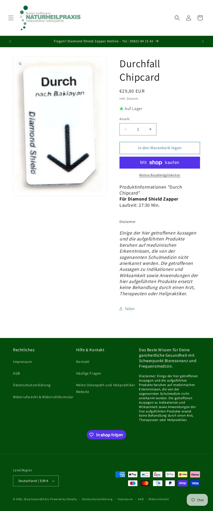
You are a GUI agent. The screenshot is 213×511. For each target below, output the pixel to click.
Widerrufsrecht (159, 499)
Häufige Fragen (88, 373)
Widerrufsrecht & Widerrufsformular (43, 397)
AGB (16, 373)
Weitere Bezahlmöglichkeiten (159, 175)
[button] (11, 18)
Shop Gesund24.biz (37, 499)
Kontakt (83, 361)
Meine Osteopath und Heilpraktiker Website (105, 388)
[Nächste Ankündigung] (203, 41)
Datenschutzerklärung (32, 385)
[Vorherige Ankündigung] (10, 41)
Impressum (22, 361)
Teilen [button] (130, 308)
